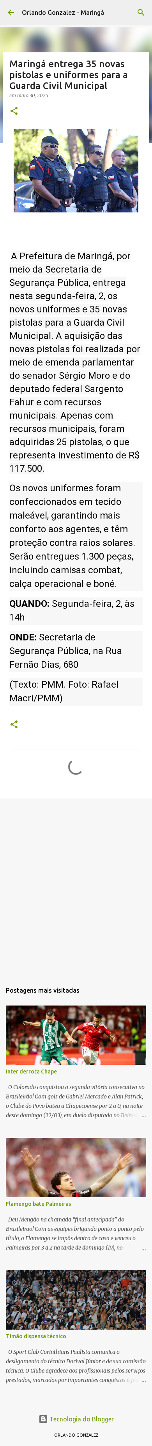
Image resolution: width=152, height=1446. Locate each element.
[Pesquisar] (141, 12)
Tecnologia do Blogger (81, 1419)
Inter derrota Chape (31, 1071)
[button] (14, 111)
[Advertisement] (76, 886)
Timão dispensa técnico (36, 1336)
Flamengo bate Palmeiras (38, 1204)
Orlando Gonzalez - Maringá (63, 12)
